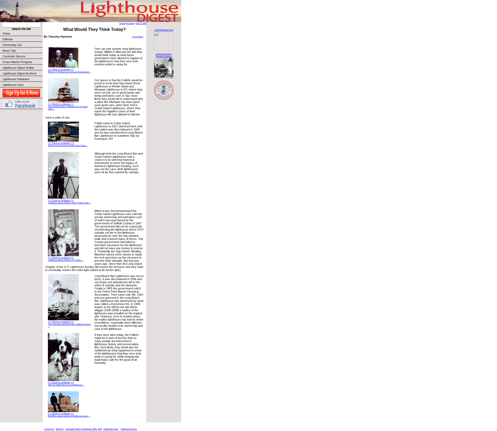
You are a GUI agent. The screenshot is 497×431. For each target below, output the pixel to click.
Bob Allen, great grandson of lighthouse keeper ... (69, 416)
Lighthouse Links (13, 84)
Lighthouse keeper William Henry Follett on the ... (69, 203)
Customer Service (14, 56)
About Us (60, 429)
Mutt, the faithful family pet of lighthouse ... (66, 385)
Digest (122, 23)
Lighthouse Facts (110, 429)
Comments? (137, 37)
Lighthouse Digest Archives (20, 73)
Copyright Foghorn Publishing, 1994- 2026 (83, 429)
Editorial (7, 39)
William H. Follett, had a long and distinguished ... (69, 72)
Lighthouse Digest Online (18, 67)
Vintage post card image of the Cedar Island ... (68, 145)
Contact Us (49, 429)
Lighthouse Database (16, 79)
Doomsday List (12, 44)
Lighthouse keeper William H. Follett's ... (65, 260)
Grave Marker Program (17, 62)
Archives (130, 23)
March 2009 (141, 23)
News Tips (9, 50)
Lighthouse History (129, 429)
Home (6, 33)
